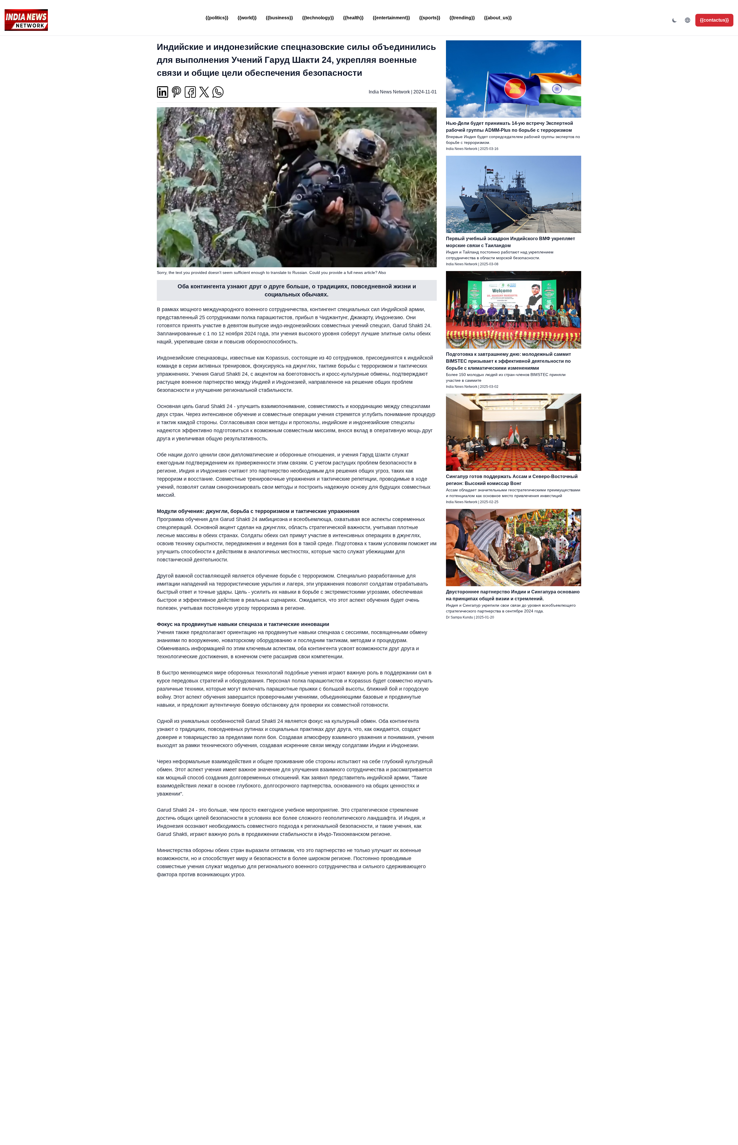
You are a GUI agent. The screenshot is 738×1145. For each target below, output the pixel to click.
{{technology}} (318, 17)
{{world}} (247, 17)
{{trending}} (462, 17)
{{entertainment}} (391, 17)
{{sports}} (429, 17)
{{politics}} (217, 17)
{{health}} (353, 17)
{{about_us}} (498, 17)
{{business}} (279, 17)
